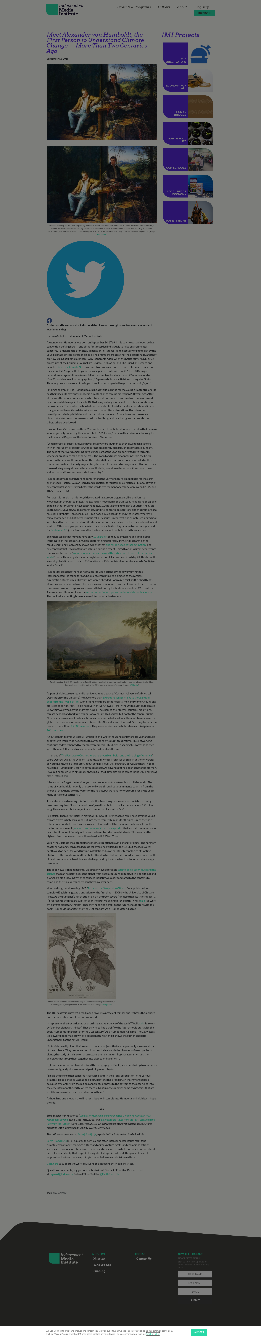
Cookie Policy (153, 1333)
